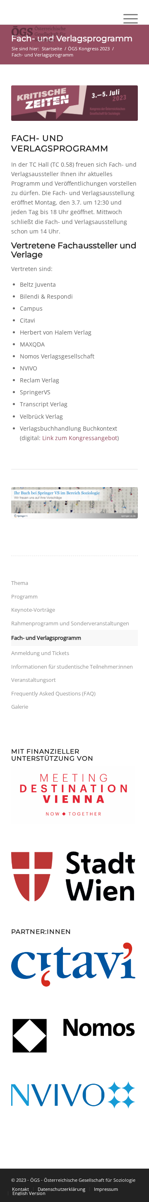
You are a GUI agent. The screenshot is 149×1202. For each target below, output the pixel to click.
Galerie (19, 706)
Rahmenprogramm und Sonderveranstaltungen (70, 623)
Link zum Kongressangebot (79, 438)
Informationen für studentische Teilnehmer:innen (72, 666)
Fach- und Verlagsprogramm (46, 637)
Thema (19, 583)
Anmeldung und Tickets (40, 653)
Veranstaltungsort (33, 679)
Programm (24, 596)
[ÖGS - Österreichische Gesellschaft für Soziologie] (62, 34)
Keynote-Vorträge (33, 609)
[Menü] (126, 34)
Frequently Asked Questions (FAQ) (53, 693)
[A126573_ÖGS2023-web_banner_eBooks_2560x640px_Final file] (74, 503)
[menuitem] (126, 34)
